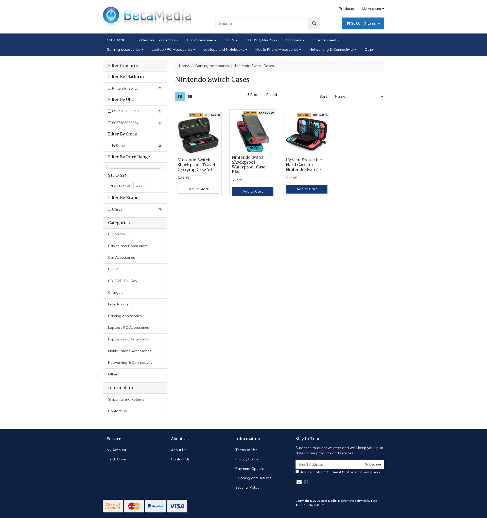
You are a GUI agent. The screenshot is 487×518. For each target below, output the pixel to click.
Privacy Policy (246, 459)
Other (369, 49)
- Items (364, 23)
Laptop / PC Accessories (172, 49)
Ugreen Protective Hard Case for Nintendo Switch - (304, 165)
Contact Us (117, 411)
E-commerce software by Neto (357, 501)
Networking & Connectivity (331, 49)
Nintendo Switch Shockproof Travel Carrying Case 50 (196, 165)
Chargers (293, 40)
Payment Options (250, 468)
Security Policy (247, 487)
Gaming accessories (124, 49)
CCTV (230, 40)
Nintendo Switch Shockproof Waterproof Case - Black (250, 164)
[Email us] (299, 482)
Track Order (117, 459)
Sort (323, 96)
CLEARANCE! (117, 40)
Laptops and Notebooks (223, 49)
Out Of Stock (198, 189)
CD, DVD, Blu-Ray (260, 40)
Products (346, 8)
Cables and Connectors (156, 40)
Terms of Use (246, 449)
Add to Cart (252, 191)
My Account (371, 8)
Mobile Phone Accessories (277, 49)
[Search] (314, 23)
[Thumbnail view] (180, 96)
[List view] (190, 96)
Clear (140, 185)
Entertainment (324, 40)
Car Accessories (200, 40)
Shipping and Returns (126, 399)
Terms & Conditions (343, 472)
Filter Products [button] (123, 65)
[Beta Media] (147, 16)
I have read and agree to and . (340, 472)
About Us (178, 449)
